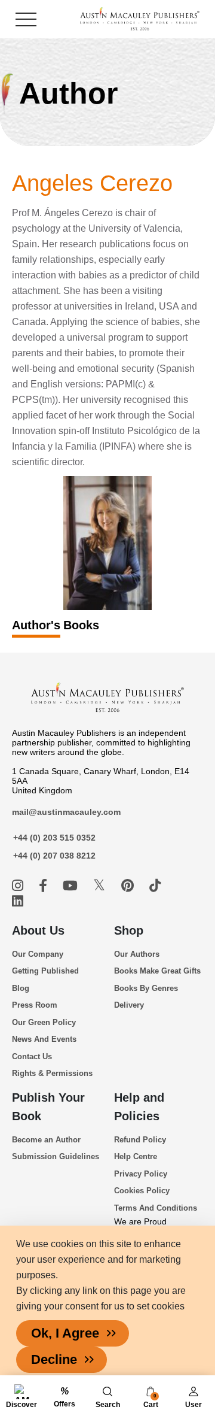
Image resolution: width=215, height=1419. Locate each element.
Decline (54, 1359)
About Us (38, 930)
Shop (128, 930)
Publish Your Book (48, 1107)
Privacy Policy (140, 1173)
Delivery (129, 1004)
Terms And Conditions (155, 1207)
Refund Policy (140, 1139)
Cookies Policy (142, 1190)
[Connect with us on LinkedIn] (17, 901)
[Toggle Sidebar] (26, 19)
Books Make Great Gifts (157, 970)
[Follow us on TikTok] (155, 885)
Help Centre (135, 1156)
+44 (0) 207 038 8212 (54, 855)
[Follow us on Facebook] (45, 885)
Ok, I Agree (65, 1333)
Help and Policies (139, 1107)
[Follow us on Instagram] (19, 885)
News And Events (44, 1039)
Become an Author (46, 1139)
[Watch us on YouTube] (72, 885)
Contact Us (32, 1056)
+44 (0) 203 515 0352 (54, 837)
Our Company (37, 954)
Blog (20, 988)
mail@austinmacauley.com (66, 812)
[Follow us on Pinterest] (129, 885)
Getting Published (45, 970)
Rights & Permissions (52, 1073)
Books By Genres (146, 988)
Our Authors (136, 954)
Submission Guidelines (55, 1156)
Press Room (34, 1004)
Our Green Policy (44, 1022)
